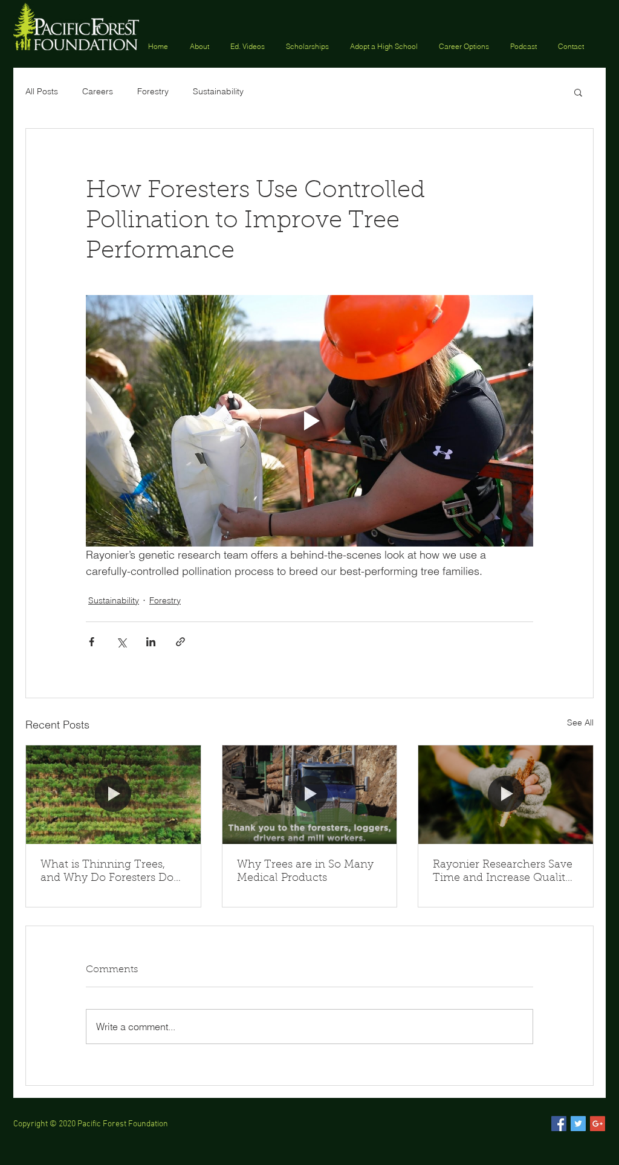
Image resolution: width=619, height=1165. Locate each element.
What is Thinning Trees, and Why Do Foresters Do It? (107, 872)
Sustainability (218, 91)
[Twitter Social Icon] (578, 1123)
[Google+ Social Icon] (597, 1123)
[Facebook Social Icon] (558, 1123)
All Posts (41, 91)
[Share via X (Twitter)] (121, 641)
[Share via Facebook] (91, 641)
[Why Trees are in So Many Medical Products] (309, 794)
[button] (309, 46)
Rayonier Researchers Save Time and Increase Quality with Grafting (502, 872)
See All (580, 722)
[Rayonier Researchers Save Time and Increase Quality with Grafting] (505, 794)
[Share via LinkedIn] (151, 641)
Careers (97, 91)
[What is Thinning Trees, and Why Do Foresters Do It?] (113, 794)
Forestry (153, 91)
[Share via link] (180, 641)
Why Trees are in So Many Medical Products (305, 872)
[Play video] (309, 421)
